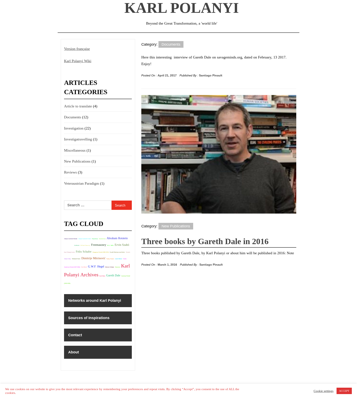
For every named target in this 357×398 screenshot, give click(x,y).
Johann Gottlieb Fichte (84, 238)
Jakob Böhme (118, 258)
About (73, 352)
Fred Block (84, 267)
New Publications (176, 226)
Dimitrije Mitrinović (93, 258)
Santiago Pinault (210, 75)
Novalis (128, 252)
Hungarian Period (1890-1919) (101, 252)
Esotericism (102, 238)
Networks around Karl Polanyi (94, 300)
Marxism (117, 267)
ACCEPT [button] (344, 390)
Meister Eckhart (109, 267)
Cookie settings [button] (323, 391)
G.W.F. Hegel (96, 266)
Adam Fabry (67, 258)
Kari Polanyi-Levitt (69, 252)
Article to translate (78, 106)
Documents (171, 44)
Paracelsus (95, 238)
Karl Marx (102, 276)
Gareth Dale (113, 275)
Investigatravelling (78, 139)
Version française (77, 49)
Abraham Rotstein (117, 238)
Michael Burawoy (85, 245)
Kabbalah (76, 245)
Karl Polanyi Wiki (77, 61)
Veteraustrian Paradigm (81, 183)
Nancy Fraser (110, 258)
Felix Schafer (84, 251)
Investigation (73, 128)
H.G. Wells (110, 245)
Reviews (70, 172)
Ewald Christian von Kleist (117, 252)
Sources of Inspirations (88, 318)
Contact (75, 335)
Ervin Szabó (122, 244)
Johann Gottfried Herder (70, 238)
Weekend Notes (76, 258)
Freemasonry (98, 244)
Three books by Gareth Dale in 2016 (205, 241)
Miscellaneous (75, 150)
